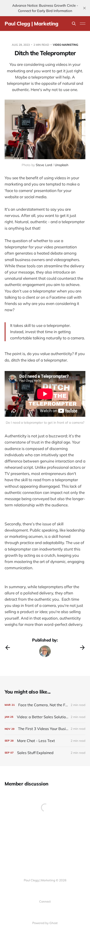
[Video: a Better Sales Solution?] (45, 717)
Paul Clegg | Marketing (31, 23)
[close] (84, 8)
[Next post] (82, 647)
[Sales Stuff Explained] (45, 753)
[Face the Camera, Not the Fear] (45, 705)
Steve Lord (44, 165)
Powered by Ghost (45, 923)
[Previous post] (8, 647)
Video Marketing (65, 44)
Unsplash (61, 165)
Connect (45, 901)
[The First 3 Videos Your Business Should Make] (45, 729)
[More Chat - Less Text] (45, 741)
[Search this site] (73, 23)
